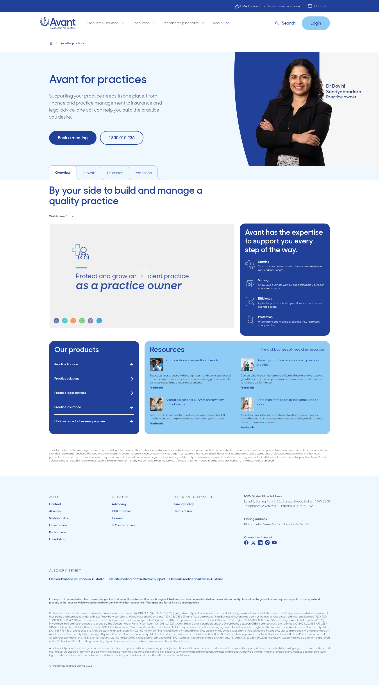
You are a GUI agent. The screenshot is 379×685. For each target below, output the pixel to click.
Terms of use (183, 511)
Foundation (57, 539)
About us (55, 511)
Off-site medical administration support (137, 579)
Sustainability (58, 518)
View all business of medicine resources (293, 349)
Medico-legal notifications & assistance (271, 6)
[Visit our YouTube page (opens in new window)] (274, 542)
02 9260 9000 (269, 506)
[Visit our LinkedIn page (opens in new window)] (260, 542)
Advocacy (119, 504)
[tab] (63, 173)
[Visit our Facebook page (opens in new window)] (246, 542)
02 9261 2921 (305, 506)
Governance (58, 525)
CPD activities (121, 511)
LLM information (123, 525)
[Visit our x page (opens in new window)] (253, 542)
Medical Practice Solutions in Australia (196, 579)
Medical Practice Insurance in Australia (76, 579)
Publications (57, 532)
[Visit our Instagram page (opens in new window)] (267, 542)
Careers (117, 518)
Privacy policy (184, 504)
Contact (320, 6)
